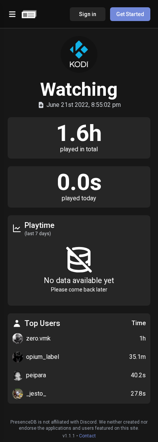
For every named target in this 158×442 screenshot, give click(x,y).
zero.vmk (38, 338)
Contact (87, 436)
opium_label (42, 356)
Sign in (87, 14)
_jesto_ (36, 393)
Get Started (130, 14)
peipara (36, 375)
